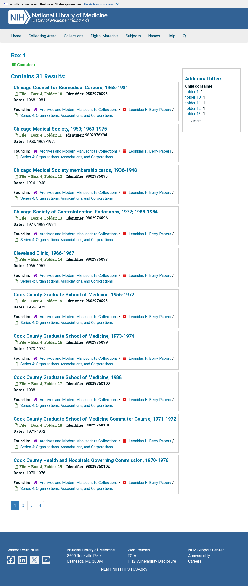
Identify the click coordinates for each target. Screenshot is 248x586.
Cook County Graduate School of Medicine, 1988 (68, 377)
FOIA (132, 555)
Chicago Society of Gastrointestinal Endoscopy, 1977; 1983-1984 (86, 212)
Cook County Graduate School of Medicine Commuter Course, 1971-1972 (95, 419)
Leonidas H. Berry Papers (150, 109)
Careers (194, 561)
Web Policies (139, 550)
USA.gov (140, 569)
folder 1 (192, 91)
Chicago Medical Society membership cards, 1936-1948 (75, 170)
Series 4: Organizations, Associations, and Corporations (66, 115)
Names (154, 36)
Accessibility (199, 555)
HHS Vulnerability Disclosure (152, 561)
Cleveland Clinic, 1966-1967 (44, 253)
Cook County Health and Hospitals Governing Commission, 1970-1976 (91, 460)
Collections (73, 36)
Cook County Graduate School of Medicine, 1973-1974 (74, 336)
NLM (105, 569)
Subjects (133, 36)
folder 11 (193, 103)
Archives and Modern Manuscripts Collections (79, 109)
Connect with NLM (23, 550)
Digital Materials (104, 36)
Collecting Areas (43, 36)
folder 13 (193, 113)
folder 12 (193, 108)
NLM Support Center (206, 550)
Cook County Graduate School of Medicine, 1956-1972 (74, 295)
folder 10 (193, 97)
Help (171, 36)
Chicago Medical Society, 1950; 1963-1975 (60, 129)
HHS (126, 569)
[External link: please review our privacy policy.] (11, 559)
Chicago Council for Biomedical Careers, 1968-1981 (71, 87)
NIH (115, 569)
